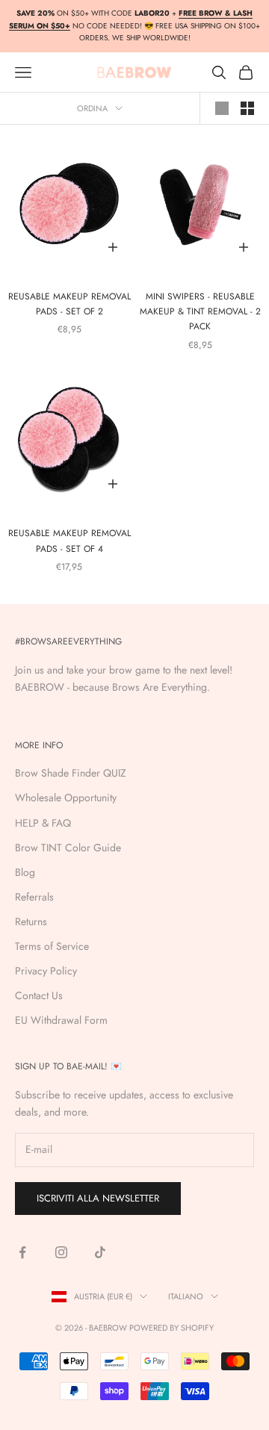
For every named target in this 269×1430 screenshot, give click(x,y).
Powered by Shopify (171, 1328)
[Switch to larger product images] (222, 108)
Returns (31, 921)
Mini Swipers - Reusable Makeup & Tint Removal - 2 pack (200, 312)
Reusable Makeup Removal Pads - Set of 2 (69, 304)
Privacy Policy (46, 970)
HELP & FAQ (43, 822)
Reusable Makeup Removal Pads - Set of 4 (69, 540)
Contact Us (39, 995)
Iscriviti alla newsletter (98, 1198)
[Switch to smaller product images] (247, 108)
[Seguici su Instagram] (61, 1252)
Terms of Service (52, 946)
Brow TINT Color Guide (68, 847)
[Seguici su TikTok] (100, 1252)
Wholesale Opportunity (66, 797)
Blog (25, 872)
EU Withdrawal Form (61, 1020)
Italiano (185, 1296)
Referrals (34, 896)
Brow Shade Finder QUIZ (70, 772)
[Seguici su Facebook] (22, 1252)
